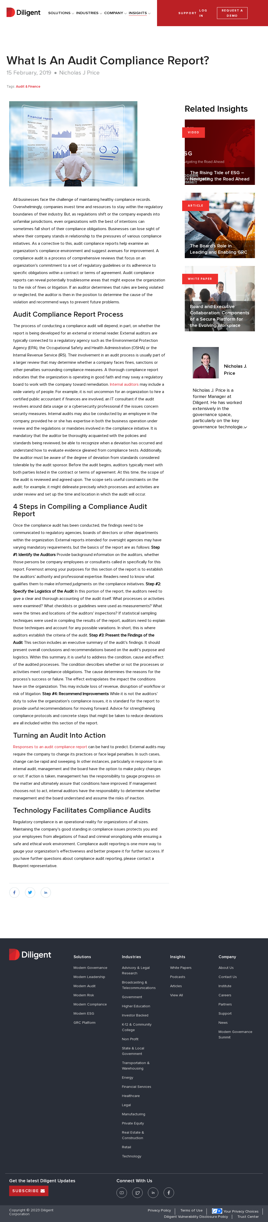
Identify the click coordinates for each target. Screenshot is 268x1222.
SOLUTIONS (59, 13)
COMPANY (113, 13)
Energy (127, 1077)
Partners (225, 1004)
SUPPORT (187, 13)
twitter (30, 890)
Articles (176, 986)
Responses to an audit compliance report (50, 747)
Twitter (137, 1189)
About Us (226, 968)
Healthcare (131, 1096)
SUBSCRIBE (26, 1191)
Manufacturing (133, 1114)
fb (10, 890)
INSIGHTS (138, 13)
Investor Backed (135, 1015)
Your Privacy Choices (241, 1211)
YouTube (121, 1189)
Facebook (169, 1189)
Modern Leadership (89, 977)
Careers (225, 995)
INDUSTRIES (87, 13)
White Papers (181, 968)
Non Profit (130, 1039)
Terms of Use (191, 1210)
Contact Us (228, 977)
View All (176, 995)
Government (132, 997)
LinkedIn (153, 1189)
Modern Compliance (90, 1004)
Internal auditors (124, 384)
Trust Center (248, 1217)
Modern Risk (84, 995)
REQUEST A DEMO (232, 13)
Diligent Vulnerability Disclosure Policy (196, 1217)
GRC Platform (85, 1023)
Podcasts (177, 977)
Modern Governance (90, 968)
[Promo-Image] (89, 143)
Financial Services (136, 1087)
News (223, 1023)
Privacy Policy (159, 1210)
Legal (126, 1105)
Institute (225, 986)
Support (225, 1013)
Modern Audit (85, 986)
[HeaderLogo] (23, 13)
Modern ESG (84, 1013)
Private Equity (133, 1123)
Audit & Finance (28, 86)
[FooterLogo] (37, 955)
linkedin (46, 890)
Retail (126, 1147)
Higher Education (136, 1006)
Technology (131, 1156)
